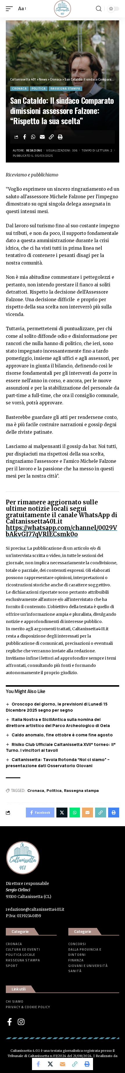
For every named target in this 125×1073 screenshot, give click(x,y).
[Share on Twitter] (50, 1064)
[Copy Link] (51, 137)
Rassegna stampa (65, 88)
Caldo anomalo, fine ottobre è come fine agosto (62, 735)
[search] (98, 8)
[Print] (60, 137)
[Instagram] (21, 1021)
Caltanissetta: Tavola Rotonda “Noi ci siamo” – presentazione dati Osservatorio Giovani (58, 762)
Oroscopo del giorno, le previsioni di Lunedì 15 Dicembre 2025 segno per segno (57, 707)
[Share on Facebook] (24, 137)
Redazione (34, 150)
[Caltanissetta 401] (62, 8)
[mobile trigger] (11, 9)
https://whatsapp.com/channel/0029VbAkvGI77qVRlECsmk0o (61, 531)
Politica (39, 88)
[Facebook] (9, 1021)
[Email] (42, 137)
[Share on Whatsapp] (33, 137)
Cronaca (19, 88)
